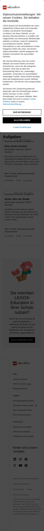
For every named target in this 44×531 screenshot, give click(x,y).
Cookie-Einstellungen (22, 127)
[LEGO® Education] (11, 7)
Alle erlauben (22, 120)
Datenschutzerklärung (12, 104)
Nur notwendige (22, 112)
